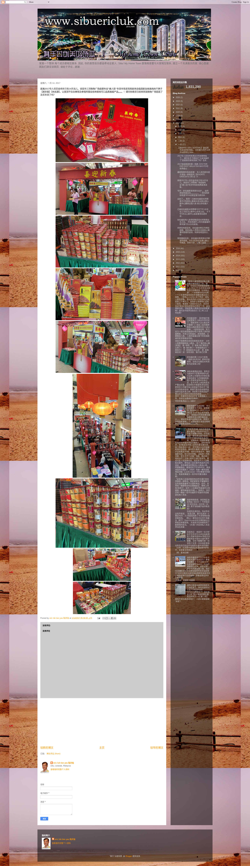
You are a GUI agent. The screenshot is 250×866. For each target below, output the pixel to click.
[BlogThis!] (106, 618)
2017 (178, 123)
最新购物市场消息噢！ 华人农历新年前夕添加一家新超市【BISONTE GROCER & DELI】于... (193, 174)
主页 (101, 747)
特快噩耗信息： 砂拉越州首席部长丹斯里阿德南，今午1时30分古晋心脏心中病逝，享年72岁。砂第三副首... (193, 240)
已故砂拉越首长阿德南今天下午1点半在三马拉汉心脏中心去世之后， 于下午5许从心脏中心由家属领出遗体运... (193, 212)
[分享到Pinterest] (114, 618)
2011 (178, 267)
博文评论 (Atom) (53, 754)
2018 (178, 119)
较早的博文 (156, 747)
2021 (178, 108)
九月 (180, 126)
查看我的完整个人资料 (59, 769)
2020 (178, 112)
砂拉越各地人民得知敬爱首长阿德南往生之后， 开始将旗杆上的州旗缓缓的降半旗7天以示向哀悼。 (193, 222)
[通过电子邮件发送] (103, 618)
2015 (178, 252)
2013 (178, 259)
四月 (180, 137)
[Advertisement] (101, 722)
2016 (178, 248)
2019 (178, 116)
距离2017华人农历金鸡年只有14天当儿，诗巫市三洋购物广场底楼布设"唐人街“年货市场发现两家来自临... (192, 183)
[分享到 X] (109, 618)
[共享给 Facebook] (112, 618)
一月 (180, 144)
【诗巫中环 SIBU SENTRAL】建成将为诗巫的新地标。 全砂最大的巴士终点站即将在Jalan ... (193, 150)
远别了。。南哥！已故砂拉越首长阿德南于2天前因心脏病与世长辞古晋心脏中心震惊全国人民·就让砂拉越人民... (193, 202)
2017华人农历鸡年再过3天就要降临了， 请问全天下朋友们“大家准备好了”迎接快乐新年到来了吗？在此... (193, 158)
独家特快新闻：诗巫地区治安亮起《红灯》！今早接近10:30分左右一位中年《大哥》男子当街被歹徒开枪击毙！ (198, 504)
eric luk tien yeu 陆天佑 (63, 763)
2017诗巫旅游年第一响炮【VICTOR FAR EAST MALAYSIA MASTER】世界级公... (193, 166)
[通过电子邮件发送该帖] (98, 618)
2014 (178, 256)
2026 (178, 97)
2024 (178, 101)
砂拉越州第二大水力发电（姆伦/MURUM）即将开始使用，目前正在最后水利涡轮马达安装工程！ (198, 360)
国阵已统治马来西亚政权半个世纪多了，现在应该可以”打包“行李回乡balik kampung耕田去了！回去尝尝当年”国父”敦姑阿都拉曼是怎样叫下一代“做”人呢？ (198, 590)
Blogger (129, 856)
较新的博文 (46, 747)
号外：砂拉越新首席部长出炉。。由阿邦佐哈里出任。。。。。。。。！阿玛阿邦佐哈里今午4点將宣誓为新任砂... (193, 193)
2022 (178, 105)
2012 (178, 263)
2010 (178, 270)
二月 (180, 141)
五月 (180, 133)
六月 (180, 130)
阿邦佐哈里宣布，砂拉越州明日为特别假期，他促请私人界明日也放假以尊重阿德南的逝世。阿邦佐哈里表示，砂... (193, 231)
